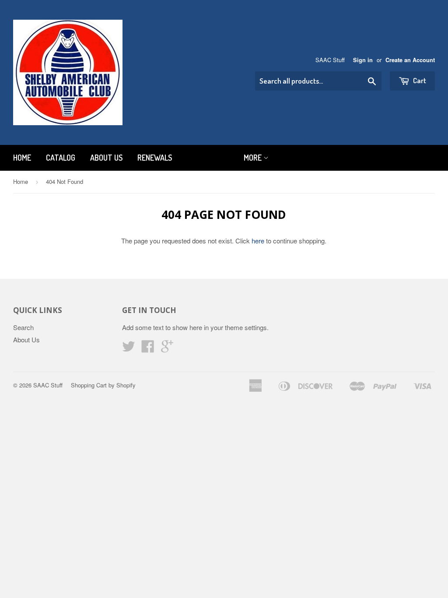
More (253, 157)
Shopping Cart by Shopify (103, 385)
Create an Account (410, 60)
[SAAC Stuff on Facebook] (147, 348)
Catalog (60, 157)
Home (22, 157)
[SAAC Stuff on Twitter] (128, 348)
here (258, 240)
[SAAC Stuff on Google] (167, 348)
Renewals (154, 157)
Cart (419, 80)
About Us (106, 157)
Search (23, 327)
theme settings (246, 327)
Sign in (363, 60)
